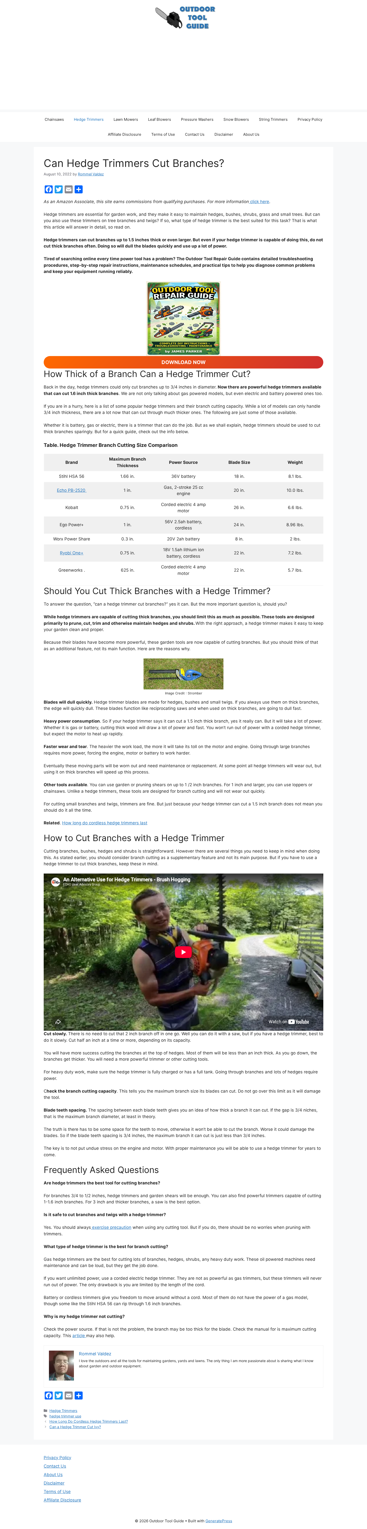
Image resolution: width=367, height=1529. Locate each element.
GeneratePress (218, 1521)
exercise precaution (111, 1227)
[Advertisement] (183, 75)
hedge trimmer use (65, 1416)
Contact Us (194, 134)
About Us (251, 134)
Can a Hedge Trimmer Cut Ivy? (75, 1427)
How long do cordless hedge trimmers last (104, 822)
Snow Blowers (236, 119)
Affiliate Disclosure (124, 134)
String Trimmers (273, 119)
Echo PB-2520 (72, 490)
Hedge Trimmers (89, 119)
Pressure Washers (197, 119)
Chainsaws (54, 119)
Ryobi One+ (71, 552)
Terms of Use (163, 134)
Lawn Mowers (126, 119)
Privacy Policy (310, 119)
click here (259, 201)
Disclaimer (223, 134)
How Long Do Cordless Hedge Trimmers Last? (88, 1421)
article (79, 1335)
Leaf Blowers (159, 119)
